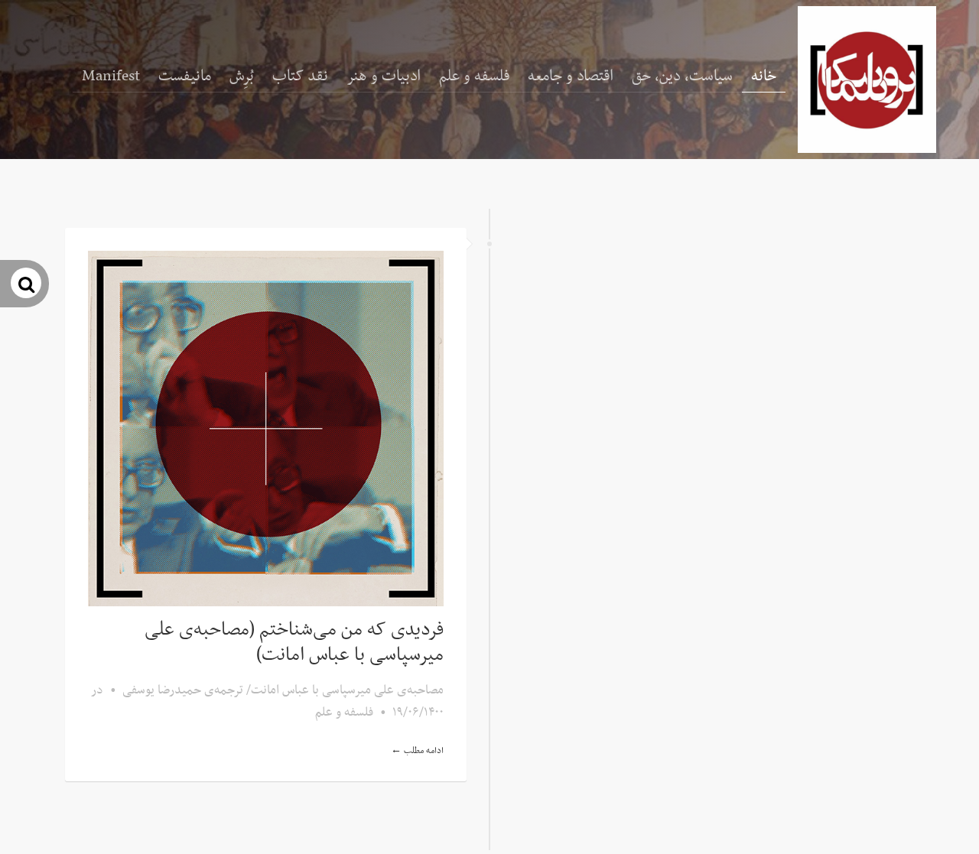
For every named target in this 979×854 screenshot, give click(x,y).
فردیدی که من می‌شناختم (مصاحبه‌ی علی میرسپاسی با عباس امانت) (294, 642)
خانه (763, 76)
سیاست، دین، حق (682, 76)
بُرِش (241, 76)
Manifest (111, 76)
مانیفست (184, 76)
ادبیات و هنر (383, 76)
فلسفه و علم (474, 76)
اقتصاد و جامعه (570, 76)
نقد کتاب (300, 76)
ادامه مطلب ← (417, 750)
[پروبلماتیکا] (867, 79)
